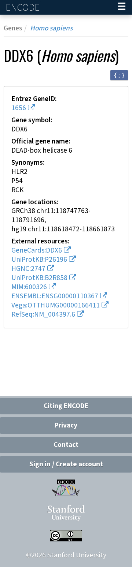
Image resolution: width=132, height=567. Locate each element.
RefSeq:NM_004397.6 (43, 314)
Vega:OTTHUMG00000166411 (55, 305)
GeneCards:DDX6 (36, 250)
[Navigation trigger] (121, 7)
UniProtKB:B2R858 (39, 278)
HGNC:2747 (28, 268)
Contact (66, 445)
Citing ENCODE (66, 406)
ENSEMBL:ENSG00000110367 (54, 296)
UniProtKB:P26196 (39, 259)
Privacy (66, 425)
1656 (18, 108)
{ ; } (119, 75)
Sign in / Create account (66, 464)
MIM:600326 (29, 287)
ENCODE (23, 7)
